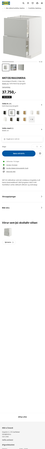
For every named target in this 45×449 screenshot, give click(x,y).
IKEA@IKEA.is (6, 434)
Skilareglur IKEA (10, 172)
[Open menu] (42, 3)
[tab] (22, 196)
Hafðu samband (7, 440)
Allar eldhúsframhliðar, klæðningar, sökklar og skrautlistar (23, 8)
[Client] (28, 3)
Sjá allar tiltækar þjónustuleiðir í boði (17, 168)
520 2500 (5, 437)
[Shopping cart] (37, 3)
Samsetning (6, 87)
